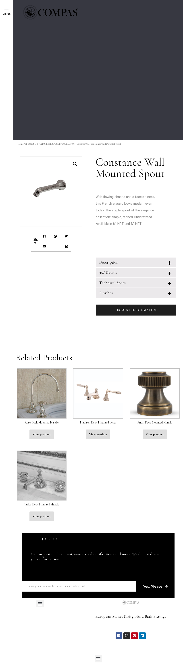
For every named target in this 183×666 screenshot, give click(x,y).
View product (42, 434)
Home (20, 144)
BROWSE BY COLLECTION (62, 144)
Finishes (106, 292)
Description (109, 262)
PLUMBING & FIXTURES (37, 144)
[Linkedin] (142, 635)
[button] (44, 236)
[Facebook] (119, 635)
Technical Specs (112, 282)
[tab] (136, 262)
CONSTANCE (83, 144)
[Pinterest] (134, 635)
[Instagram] (126, 635)
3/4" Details (108, 272)
